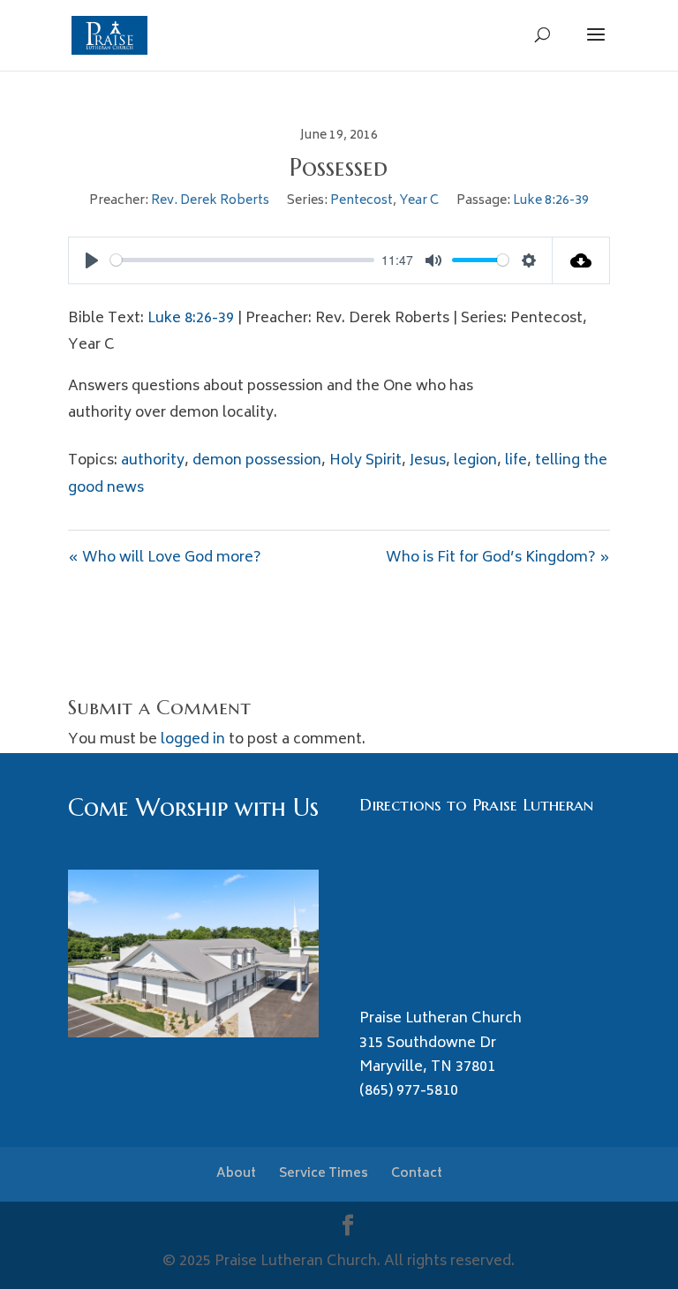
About (236, 1174)
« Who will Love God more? (164, 558)
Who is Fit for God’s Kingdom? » (498, 558)
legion (475, 461)
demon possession (256, 461)
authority (153, 461)
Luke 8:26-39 (551, 201)
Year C (419, 201)
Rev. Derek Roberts (210, 201)
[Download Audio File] (581, 260)
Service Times (323, 1174)
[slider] (242, 260)
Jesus (428, 461)
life (516, 461)
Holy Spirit (365, 461)
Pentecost (361, 201)
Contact (416, 1174)
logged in (193, 739)
